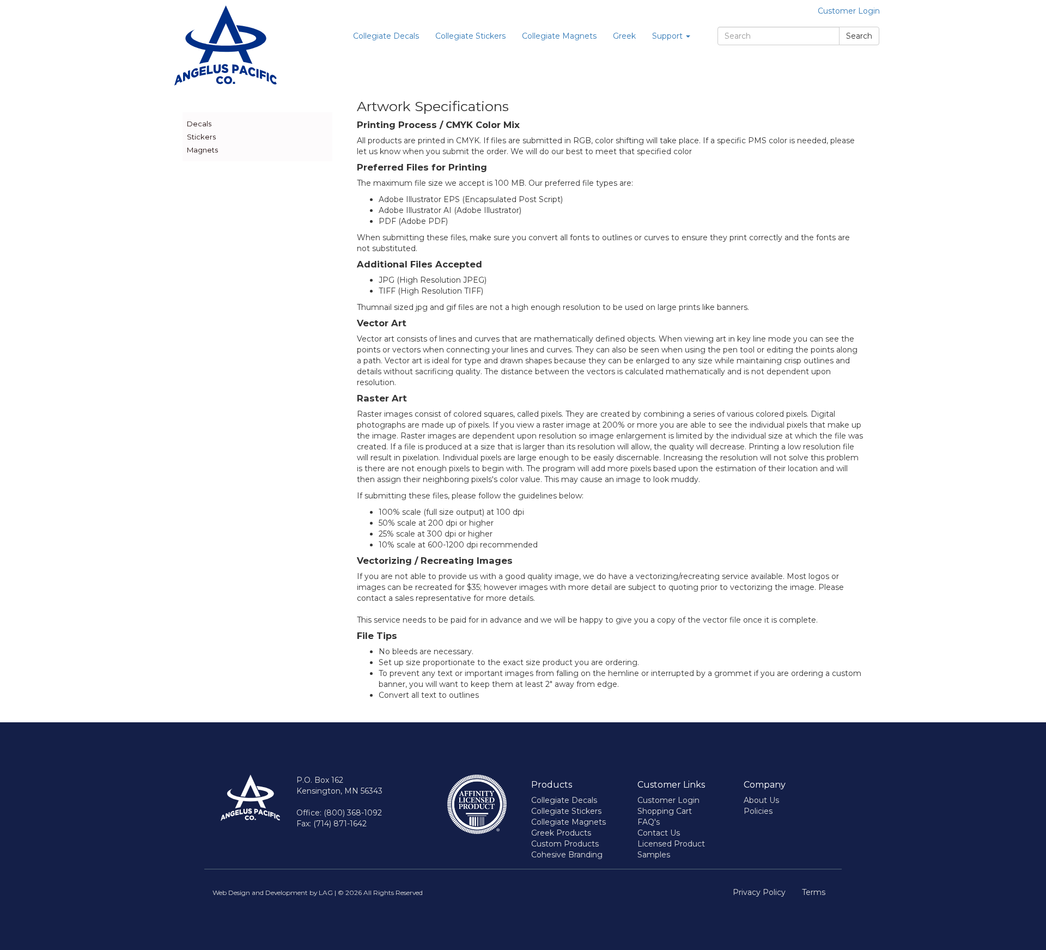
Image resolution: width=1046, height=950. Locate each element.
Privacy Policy (759, 892)
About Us (761, 800)
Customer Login (849, 11)
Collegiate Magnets (559, 36)
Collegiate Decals (386, 36)
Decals (199, 123)
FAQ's (648, 822)
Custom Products (565, 844)
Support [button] (668, 36)
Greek (624, 36)
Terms (813, 892)
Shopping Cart (664, 811)
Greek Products (561, 833)
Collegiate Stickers (470, 36)
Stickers (201, 136)
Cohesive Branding (567, 855)
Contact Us (658, 833)
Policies (758, 811)
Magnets (202, 149)
